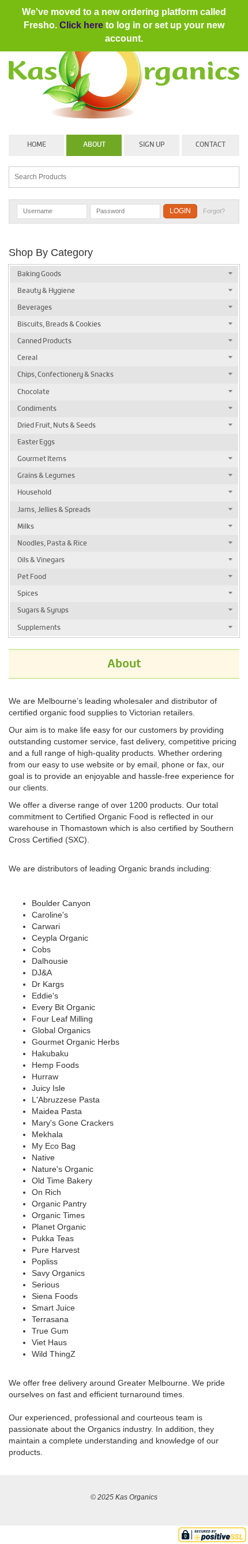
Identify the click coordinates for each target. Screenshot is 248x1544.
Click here (81, 25)
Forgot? (214, 210)
